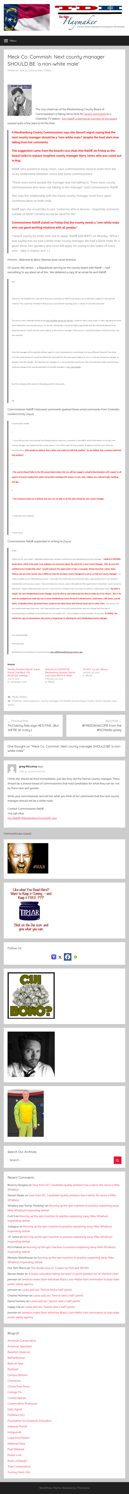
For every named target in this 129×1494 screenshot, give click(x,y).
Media (15, 696)
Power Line (15, 1455)
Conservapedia (17, 1397)
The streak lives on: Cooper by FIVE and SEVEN (60, 1268)
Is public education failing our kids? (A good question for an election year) (73, 1273)
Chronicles (14, 1380)
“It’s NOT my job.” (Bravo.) (95, 669)
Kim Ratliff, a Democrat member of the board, (90, 118)
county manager (49, 701)
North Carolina (103, 701)
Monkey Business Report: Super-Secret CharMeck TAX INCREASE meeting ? (24, 672)
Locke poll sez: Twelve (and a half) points (47, 1289)
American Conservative (22, 1340)
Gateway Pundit (17, 1426)
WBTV (11, 705)
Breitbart (13, 1369)
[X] (60, 956)
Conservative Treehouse (22, 1403)
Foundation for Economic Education (30, 1420)
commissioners (31, 701)
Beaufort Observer (19, 1352)
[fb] (67, 957)
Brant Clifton (44, 70)
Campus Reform (18, 1375)
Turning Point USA (19, 1472)
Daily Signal (15, 1409)
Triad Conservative (19, 1466)
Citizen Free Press (19, 1386)
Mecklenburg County (82, 701)
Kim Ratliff (64, 701)
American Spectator (20, 1346)
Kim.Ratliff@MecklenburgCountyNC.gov (32, 818)
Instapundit (14, 1432)
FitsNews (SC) (16, 1415)
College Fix (15, 1392)
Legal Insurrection (19, 1437)
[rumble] (75, 956)
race (114, 701)
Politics (23, 696)
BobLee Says (15, 1363)
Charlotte (17, 701)
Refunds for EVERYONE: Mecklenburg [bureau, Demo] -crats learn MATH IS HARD (61, 672)
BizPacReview (16, 1357)
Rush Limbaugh (17, 1460)
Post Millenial (16, 1449)
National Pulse (16, 1443)
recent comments (95, 114)
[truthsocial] (54, 956)
